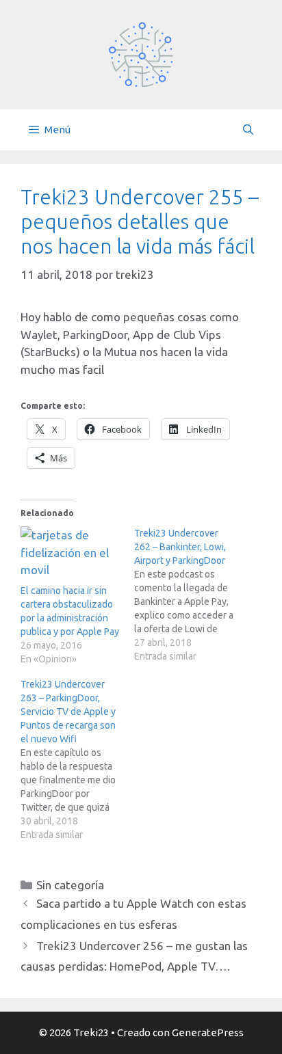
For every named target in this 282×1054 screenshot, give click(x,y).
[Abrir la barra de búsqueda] (248, 129)
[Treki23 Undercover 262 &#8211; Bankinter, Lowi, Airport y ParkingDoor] (191, 594)
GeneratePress (208, 1032)
